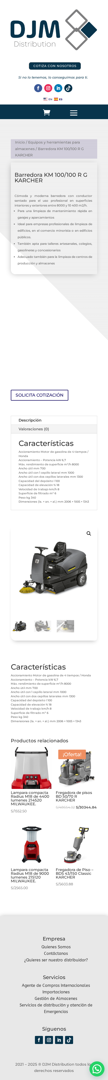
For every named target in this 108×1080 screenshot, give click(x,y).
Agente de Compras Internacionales (56, 985)
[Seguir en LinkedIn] (58, 88)
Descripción (30, 420)
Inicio (20, 142)
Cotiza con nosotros (54, 66)
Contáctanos (56, 953)
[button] (88, 533)
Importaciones (56, 992)
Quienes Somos (56, 947)
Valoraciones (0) (34, 429)
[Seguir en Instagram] (48, 88)
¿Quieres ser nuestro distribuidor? (56, 960)
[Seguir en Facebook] (38, 88)
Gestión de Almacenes (56, 998)
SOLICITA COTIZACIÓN (40, 395)
